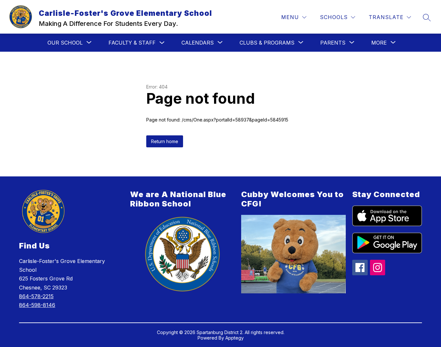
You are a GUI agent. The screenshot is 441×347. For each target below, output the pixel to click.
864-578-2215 (36, 296)
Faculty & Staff (132, 42)
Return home (164, 141)
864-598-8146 (37, 305)
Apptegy (234, 338)
